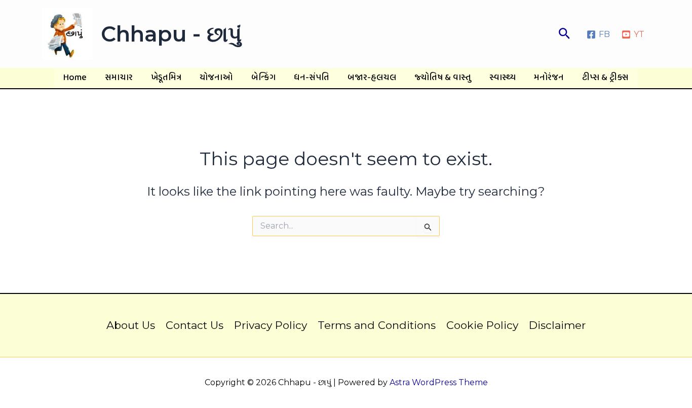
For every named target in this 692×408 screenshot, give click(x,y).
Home (75, 77)
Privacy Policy (270, 325)
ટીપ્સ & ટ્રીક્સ (605, 77)
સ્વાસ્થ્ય (502, 77)
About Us (130, 325)
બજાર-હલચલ (372, 77)
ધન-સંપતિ (311, 77)
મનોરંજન (549, 77)
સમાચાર (119, 77)
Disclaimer (557, 325)
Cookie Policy (482, 325)
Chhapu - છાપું (171, 34)
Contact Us (194, 325)
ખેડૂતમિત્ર (166, 77)
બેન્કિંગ (263, 77)
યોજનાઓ (216, 77)
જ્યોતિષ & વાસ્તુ (442, 77)
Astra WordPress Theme (439, 382)
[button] (564, 34)
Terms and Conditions (377, 325)
